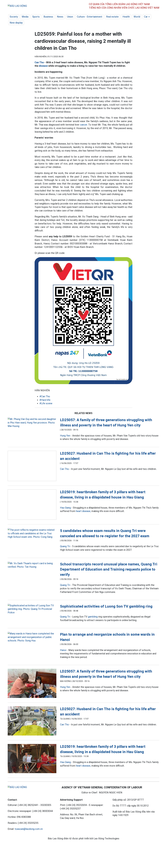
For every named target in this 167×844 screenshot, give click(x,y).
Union (70, 16)
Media (25, 16)
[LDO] (32, 422)
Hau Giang (65, 507)
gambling (93, 616)
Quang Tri (65, 546)
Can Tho (39, 62)
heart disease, (83, 511)
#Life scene (45, 403)
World (137, 16)
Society (14, 16)
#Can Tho (44, 396)
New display (16, 22)
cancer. (84, 124)
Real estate (112, 16)
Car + (147, 16)
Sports (36, 16)
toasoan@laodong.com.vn (29, 828)
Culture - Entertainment (89, 16)
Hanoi (63, 650)
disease (43, 65)
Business (48, 16)
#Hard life (44, 399)
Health (126, 16)
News (60, 16)
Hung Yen (65, 435)
